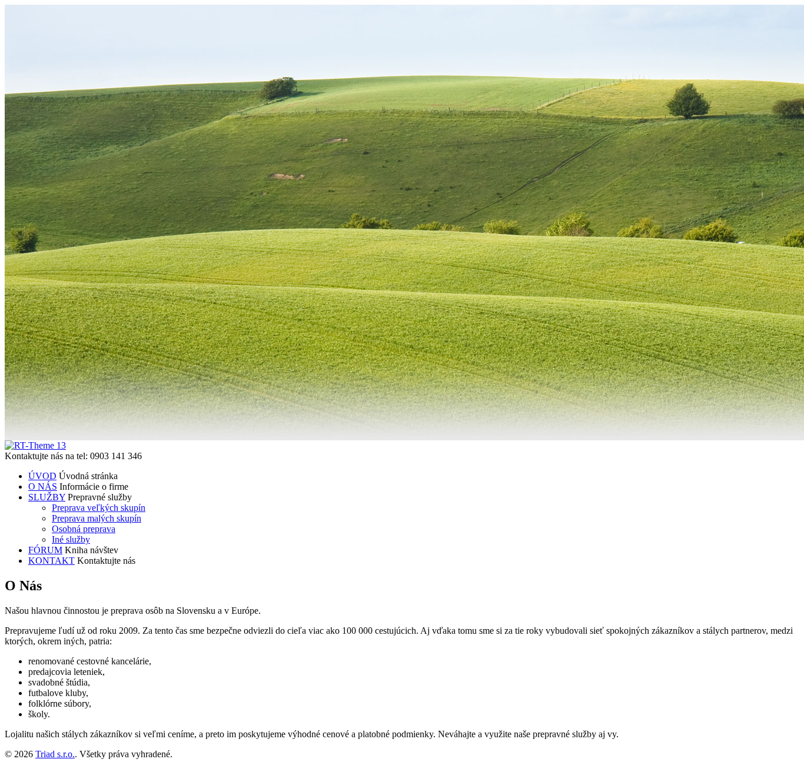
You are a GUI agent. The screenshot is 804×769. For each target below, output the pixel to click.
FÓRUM (45, 550)
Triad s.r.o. (55, 754)
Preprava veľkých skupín (98, 508)
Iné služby (71, 539)
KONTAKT (51, 561)
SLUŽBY (46, 497)
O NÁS (42, 487)
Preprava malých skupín (96, 518)
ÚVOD (42, 476)
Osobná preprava (83, 529)
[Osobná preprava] (35, 445)
